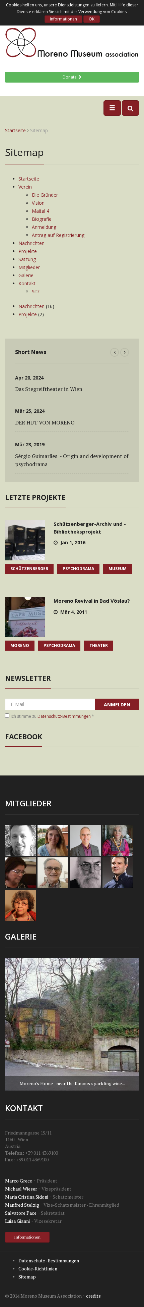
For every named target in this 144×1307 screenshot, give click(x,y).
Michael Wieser (21, 1189)
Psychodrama (78, 568)
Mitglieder (29, 267)
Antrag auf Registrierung (58, 235)
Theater (98, 645)
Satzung (27, 259)
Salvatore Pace (21, 1213)
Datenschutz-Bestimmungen (64, 716)
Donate (71, 77)
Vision (38, 203)
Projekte (27, 251)
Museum (118, 568)
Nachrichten (31, 243)
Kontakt (26, 283)
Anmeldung (44, 227)
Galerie (25, 275)
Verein (25, 187)
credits (93, 1296)
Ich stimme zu (52, 716)
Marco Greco (18, 1180)
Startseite (15, 130)
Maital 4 (40, 211)
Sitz (36, 291)
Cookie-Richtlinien (37, 1268)
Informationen (63, 19)
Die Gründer (45, 195)
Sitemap (27, 1276)
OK (91, 19)
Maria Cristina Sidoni (26, 1197)
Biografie (42, 219)
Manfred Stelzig (22, 1205)
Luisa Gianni (17, 1221)
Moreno (19, 645)
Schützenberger (29, 568)
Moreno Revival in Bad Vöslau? (92, 600)
